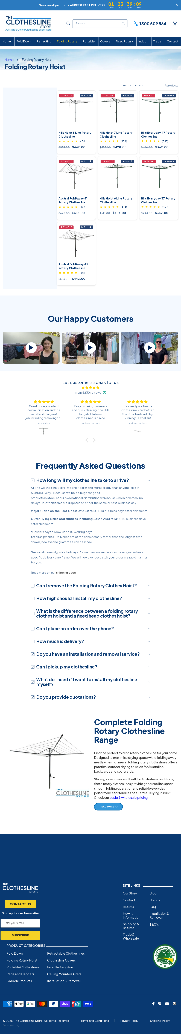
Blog (153, 893)
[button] (68, 23)
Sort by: (127, 85)
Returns (128, 907)
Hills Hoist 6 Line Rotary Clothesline (116, 200)
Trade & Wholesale (131, 936)
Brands (155, 900)
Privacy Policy (129, 1021)
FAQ (153, 907)
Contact (129, 900)
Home (9, 59)
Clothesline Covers (61, 960)
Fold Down (15, 953)
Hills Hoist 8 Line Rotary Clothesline (75, 134)
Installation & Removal (159, 915)
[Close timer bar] (177, 5)
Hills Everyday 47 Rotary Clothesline (158, 134)
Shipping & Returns (131, 926)
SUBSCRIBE (20, 935)
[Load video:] (31, 348)
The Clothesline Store (28, 1021)
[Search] (123, 23)
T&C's (154, 924)
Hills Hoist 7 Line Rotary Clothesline (116, 134)
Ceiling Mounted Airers (64, 974)
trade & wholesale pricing (129, 797)
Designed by (11, 1025)
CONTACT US (20, 904)
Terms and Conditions (95, 1021)
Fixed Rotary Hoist (61, 967)
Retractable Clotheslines (66, 953)
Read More (107, 807)
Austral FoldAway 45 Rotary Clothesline (73, 266)
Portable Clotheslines (23, 967)
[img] (90, 387)
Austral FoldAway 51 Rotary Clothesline (73, 200)
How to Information (131, 915)
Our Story (130, 893)
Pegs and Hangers (20, 974)
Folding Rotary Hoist (22, 960)
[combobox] (99, 24)
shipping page (66, 572)
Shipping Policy (160, 1021)
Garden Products (19, 981)
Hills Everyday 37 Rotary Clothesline (158, 200)
